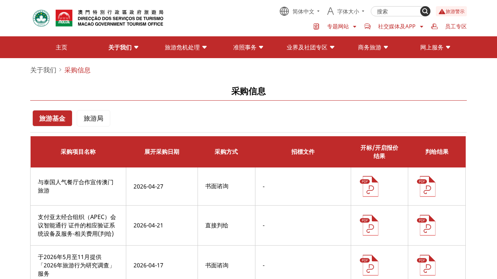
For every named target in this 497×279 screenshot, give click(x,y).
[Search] (425, 11)
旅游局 (93, 118)
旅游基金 (52, 118)
